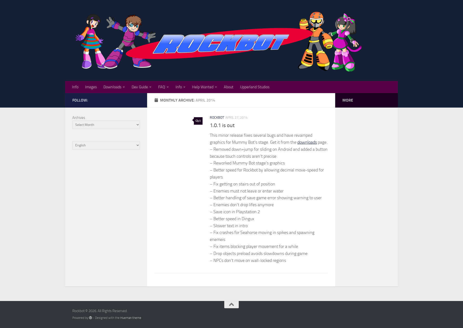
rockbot (217, 118)
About (228, 87)
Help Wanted (202, 87)
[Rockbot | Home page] (219, 40)
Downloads (112, 87)
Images (91, 87)
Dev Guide (140, 87)
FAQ (161, 87)
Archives (78, 118)
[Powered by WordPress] (90, 317)
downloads (307, 142)
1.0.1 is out (222, 125)
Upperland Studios (254, 87)
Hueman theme (130, 318)
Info (75, 87)
